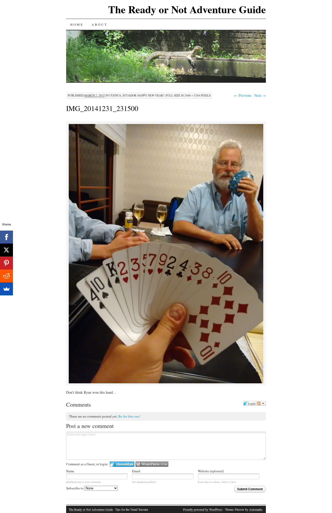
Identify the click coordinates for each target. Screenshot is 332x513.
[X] (6, 250)
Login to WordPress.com (151, 464)
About (99, 24)
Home (76, 24)
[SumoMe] (6, 288)
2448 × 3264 (192, 95)
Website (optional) (211, 471)
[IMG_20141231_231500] (166, 382)
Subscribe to (75, 488)
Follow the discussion (261, 403)
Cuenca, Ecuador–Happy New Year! (136, 95)
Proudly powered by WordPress (203, 509)
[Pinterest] (6, 262)
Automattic (255, 509)
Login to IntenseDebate (122, 464)
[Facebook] (6, 237)
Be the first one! (129, 416)
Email (136, 471)
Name (70, 471)
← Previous (242, 95)
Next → (260, 95)
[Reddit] (6, 275)
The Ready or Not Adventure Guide (187, 9)
